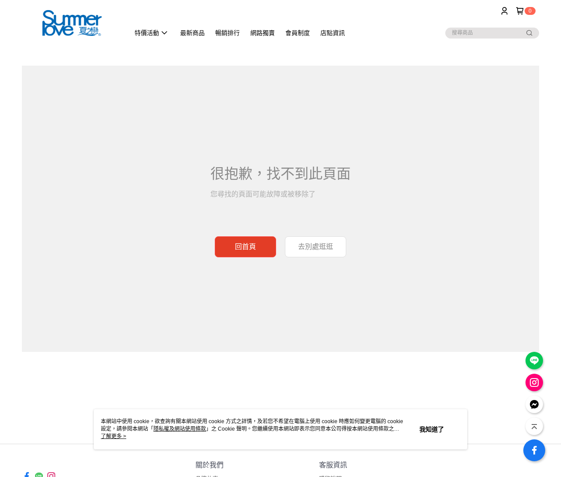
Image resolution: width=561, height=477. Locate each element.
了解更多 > (113, 436)
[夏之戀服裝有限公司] (70, 23)
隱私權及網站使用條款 (179, 429)
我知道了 (431, 429)
